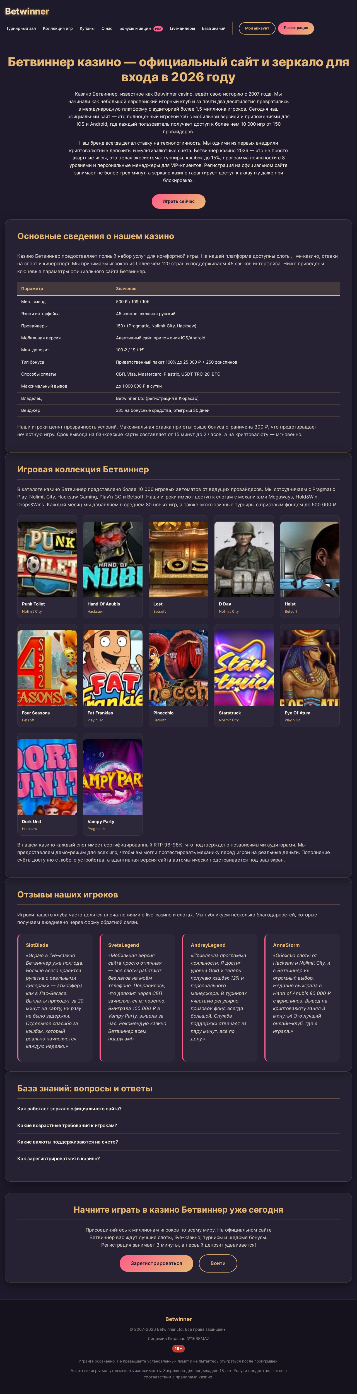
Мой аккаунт (257, 28)
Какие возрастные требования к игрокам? (67, 1125)
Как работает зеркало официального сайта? (69, 1108)
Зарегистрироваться (156, 1263)
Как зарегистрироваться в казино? (58, 1158)
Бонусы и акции (140, 28)
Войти (218, 1263)
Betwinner (27, 11)
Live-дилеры (182, 28)
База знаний (214, 28)
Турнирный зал (21, 28)
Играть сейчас (179, 201)
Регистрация (296, 27)
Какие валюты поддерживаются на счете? (67, 1142)
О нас (107, 28)
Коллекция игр (58, 28)
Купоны (87, 28)
